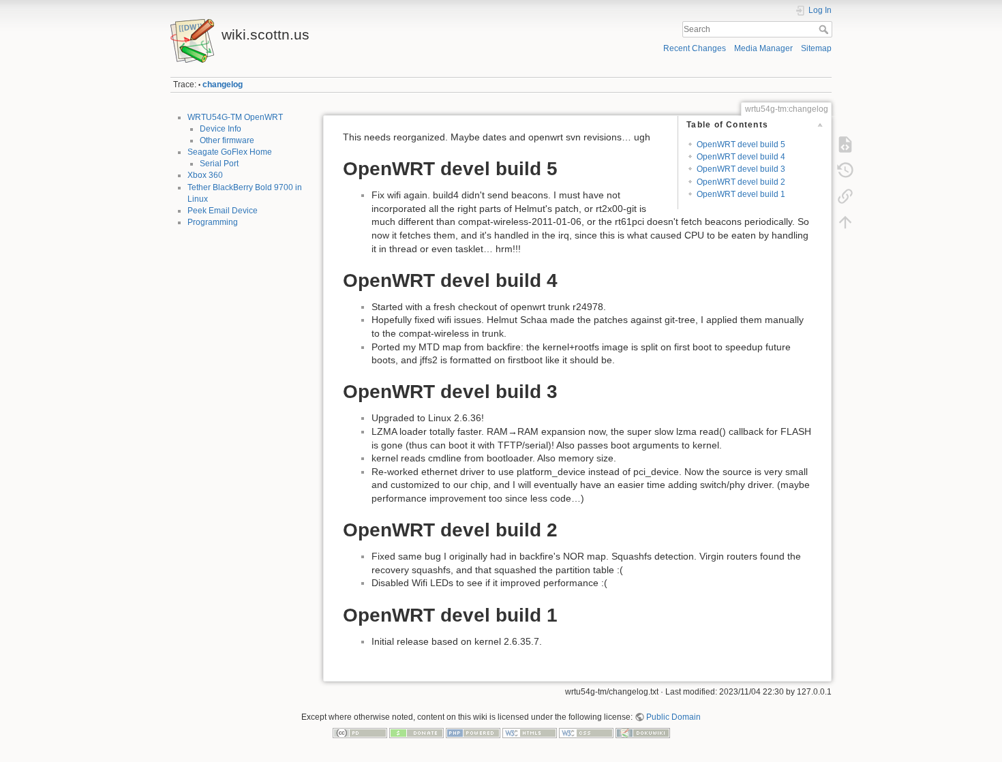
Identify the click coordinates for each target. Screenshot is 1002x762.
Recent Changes (694, 48)
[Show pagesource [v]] (845, 144)
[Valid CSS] (586, 732)
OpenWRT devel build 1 (741, 194)
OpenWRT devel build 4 (741, 157)
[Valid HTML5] (529, 732)
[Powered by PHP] (473, 732)
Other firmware (227, 140)
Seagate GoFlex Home (229, 152)
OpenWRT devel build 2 (741, 182)
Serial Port (219, 163)
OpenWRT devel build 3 (741, 169)
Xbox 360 (205, 175)
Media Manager (763, 48)
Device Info (220, 129)
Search (825, 29)
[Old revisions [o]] (845, 170)
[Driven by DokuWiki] (643, 732)
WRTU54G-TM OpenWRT (235, 117)
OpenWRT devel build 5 (741, 144)
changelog (222, 84)
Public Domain (673, 717)
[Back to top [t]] (845, 222)
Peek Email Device (222, 210)
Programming (212, 222)
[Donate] (416, 732)
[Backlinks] (845, 196)
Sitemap (816, 48)
